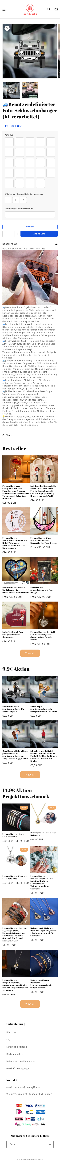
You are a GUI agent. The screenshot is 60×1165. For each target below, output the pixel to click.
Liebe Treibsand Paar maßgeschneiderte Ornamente (12, 634)
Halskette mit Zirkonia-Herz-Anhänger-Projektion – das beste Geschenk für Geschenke (43, 932)
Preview (30, 226)
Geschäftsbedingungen (18, 1068)
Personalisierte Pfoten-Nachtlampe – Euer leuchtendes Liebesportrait (15, 590)
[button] (4, 9)
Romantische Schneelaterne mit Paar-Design (42, 590)
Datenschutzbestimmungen (20, 1061)
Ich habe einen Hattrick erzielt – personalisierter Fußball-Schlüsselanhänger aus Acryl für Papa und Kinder (43, 756)
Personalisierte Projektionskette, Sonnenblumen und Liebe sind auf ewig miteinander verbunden (15, 985)
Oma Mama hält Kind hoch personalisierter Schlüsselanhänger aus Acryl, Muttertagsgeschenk (15, 755)
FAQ (8, 1039)
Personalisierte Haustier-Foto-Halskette (14, 877)
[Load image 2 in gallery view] (30, 90)
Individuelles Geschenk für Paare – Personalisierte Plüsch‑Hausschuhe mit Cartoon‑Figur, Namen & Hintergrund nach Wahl (43, 491)
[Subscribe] (49, 1144)
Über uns (11, 1032)
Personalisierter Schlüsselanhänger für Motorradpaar (13, 709)
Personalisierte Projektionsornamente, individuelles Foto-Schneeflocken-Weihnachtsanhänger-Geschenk (41, 882)
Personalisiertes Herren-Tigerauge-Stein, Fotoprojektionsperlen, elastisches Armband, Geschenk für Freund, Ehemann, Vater (14, 934)
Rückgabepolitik (14, 1054)
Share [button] (9, 435)
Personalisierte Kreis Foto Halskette (43, 834)
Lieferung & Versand (16, 1046)
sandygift (26, 1159)
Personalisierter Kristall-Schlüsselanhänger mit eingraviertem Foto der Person (43, 636)
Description (10, 244)
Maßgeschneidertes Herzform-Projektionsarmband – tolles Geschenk (41, 984)
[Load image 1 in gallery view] (11, 90)
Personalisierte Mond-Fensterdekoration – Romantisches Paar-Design (43, 540)
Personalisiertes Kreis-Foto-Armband (13, 835)
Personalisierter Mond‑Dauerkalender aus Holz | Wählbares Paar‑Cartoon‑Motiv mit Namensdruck (14, 543)
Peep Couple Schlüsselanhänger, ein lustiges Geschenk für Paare (43, 709)
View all (30, 653)
